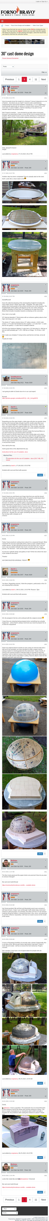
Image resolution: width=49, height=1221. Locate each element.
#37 (45, 535)
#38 (45, 580)
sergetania (15, 87)
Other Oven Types (38, 25)
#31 (45, 98)
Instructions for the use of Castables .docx (15, 452)
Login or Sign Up (41, 1)
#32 (45, 173)
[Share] (45, 93)
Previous (9, 79)
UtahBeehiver (16, 377)
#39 (45, 614)
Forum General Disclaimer (10, 58)
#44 (45, 1101)
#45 (45, 1175)
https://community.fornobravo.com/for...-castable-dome (18, 885)
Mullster (14, 860)
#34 (45, 388)
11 (36, 79)
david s (14, 407)
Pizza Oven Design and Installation (20, 25)
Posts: (26, 92)
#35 (45, 418)
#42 (45, 905)
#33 (45, 296)
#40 (45, 644)
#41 (45, 872)
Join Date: (14, 92)
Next (43, 79)
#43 (45, 939)
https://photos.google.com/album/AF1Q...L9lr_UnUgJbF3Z (20, 398)
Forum (7, 25)
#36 (45, 493)
